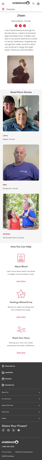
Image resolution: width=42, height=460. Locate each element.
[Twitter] (13, 430)
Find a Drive (11, 9)
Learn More (21, 281)
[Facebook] (3, 430)
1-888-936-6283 (8, 447)
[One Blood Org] (10, 442)
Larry (5, 135)
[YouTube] (18, 430)
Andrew (6, 234)
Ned (5, 185)
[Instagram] (8, 430)
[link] (3, 9)
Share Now (21, 353)
